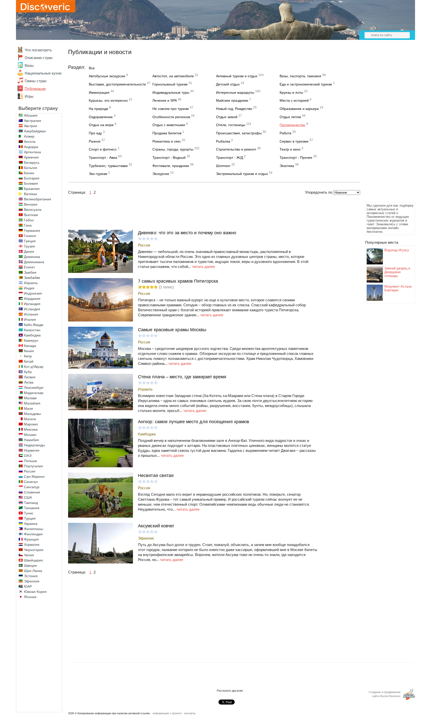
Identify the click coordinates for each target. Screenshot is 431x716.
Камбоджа (32, 335)
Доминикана (34, 262)
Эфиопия (31, 581)
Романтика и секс (166, 141)
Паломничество (292, 125)
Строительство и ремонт (236, 149)
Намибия (31, 440)
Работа (285, 133)
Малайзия (32, 403)
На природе (98, 109)
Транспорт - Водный (169, 157)
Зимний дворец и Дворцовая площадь (397, 272)
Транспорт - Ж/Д (229, 157)
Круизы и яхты (291, 92)
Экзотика (287, 166)
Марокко (31, 424)
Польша (30, 461)
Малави (30, 398)
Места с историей (294, 100)
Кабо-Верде (33, 325)
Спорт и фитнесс (103, 149)
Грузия (29, 246)
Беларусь (31, 162)
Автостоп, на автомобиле (173, 76)
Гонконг (30, 236)
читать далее (203, 266)
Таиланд (31, 503)
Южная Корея (35, 592)
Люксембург (34, 388)
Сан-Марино (34, 476)
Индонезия (33, 293)
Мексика (31, 429)
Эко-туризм (98, 174)
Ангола (29, 142)
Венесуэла (32, 210)
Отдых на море (101, 125)
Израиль (31, 283)
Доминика (32, 257)
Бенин (29, 173)
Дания (29, 251)
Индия (29, 288)
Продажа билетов (166, 133)
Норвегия (31, 450)
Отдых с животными (168, 125)
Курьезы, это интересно (108, 100)
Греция (30, 241)
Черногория (33, 550)
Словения (32, 492)
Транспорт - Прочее (296, 157)
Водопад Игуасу (396, 250)
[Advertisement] (385, 126)
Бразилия (32, 189)
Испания (31, 314)
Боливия (31, 183)
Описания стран (38, 58)
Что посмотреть (38, 50)
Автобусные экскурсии (107, 76)
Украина (30, 524)
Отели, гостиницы (230, 125)
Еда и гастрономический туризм (306, 84)
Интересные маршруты (235, 92)
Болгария (31, 178)
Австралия (32, 121)
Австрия (30, 126)
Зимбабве (32, 278)
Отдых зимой (226, 117)
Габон (29, 220)
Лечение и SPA (164, 100)
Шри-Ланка (33, 571)
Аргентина (32, 152)
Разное (95, 141)
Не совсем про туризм (170, 109)
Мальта (30, 419)
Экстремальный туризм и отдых (242, 174)
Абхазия (30, 115)
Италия (30, 319)
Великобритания (37, 199)
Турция (30, 518)
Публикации (35, 88)
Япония (30, 597)
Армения (31, 157)
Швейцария (33, 560)
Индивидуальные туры (170, 92)
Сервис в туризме (294, 141)
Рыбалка (223, 141)
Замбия (30, 272)
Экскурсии (160, 174)
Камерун (31, 340)
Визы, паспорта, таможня (300, 76)
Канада (30, 346)
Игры (29, 96)
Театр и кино (290, 149)
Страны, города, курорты (172, 149)
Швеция (30, 565)
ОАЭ (27, 456)
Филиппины (33, 529)
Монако (30, 435)
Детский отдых (228, 84)
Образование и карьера (299, 109)
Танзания (31, 508)
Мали (28, 408)
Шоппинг (223, 166)
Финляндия (33, 534)
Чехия (29, 555)
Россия (29, 471)
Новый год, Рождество (234, 109)
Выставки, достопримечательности (117, 84)
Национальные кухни (43, 73)
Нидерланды (34, 445)
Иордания (32, 299)
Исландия (32, 309)
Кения (29, 351)
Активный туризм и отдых (236, 76)
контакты (190, 713)
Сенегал (31, 482)
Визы (29, 65)
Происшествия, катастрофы (239, 133)
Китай (28, 361)
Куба (28, 372)
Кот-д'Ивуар (33, 367)
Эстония (31, 576)
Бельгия (30, 168)
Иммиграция (99, 92)
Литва (28, 382)
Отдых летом (290, 117)
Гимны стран (35, 81)
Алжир (29, 136)
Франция (31, 539)
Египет (29, 267)
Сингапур (31, 487)
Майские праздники (232, 100)
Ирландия (32, 304)
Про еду (95, 133)
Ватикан (30, 194)
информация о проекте (167, 713)
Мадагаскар (33, 393)
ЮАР (28, 586)
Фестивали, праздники (170, 166)
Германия (32, 231)
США (28, 497)
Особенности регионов (171, 117)
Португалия (33, 466)
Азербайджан (35, 131)
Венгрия (30, 204)
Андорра (31, 147)
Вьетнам (31, 215)
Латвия (29, 377)
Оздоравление (101, 117)
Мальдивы (32, 414)
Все (92, 68)
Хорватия (31, 545)
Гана (28, 225)
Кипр (28, 356)
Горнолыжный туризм (170, 84)
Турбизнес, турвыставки (108, 166)
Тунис (28, 513)
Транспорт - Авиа (103, 157)
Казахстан (32, 330)
